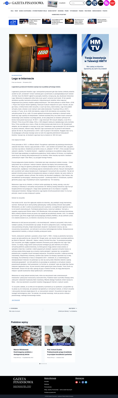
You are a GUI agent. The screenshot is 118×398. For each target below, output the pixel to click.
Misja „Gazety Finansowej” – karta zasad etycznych (58, 389)
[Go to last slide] (13, 344)
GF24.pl (19, 357)
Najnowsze (15, 75)
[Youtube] (76, 382)
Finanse (81, 11)
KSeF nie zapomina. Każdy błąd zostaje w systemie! (102, 21)
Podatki (105, 11)
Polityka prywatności (50, 392)
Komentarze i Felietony (59, 14)
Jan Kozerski (18, 82)
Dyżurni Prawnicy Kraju (40, 11)
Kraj (12, 11)
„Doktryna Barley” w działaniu (67, 310)
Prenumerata (48, 387)
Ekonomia (61, 11)
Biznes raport (52, 11)
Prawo (67, 11)
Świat (16, 11)
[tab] (39, 363)
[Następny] (72, 344)
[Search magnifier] (84, 3)
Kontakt (46, 381)
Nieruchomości (96, 11)
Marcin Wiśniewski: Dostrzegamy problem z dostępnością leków (23, 352)
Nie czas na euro (14, 310)
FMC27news (88, 11)
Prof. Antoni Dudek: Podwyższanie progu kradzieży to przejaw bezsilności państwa (59, 352)
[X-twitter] (79, 382)
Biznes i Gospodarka (25, 11)
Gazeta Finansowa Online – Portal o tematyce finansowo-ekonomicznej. (22, 386)
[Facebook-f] (83, 382)
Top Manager (74, 11)
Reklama (46, 384)
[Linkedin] (86, 382)
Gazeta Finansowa (23, 380)
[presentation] (26, 336)
